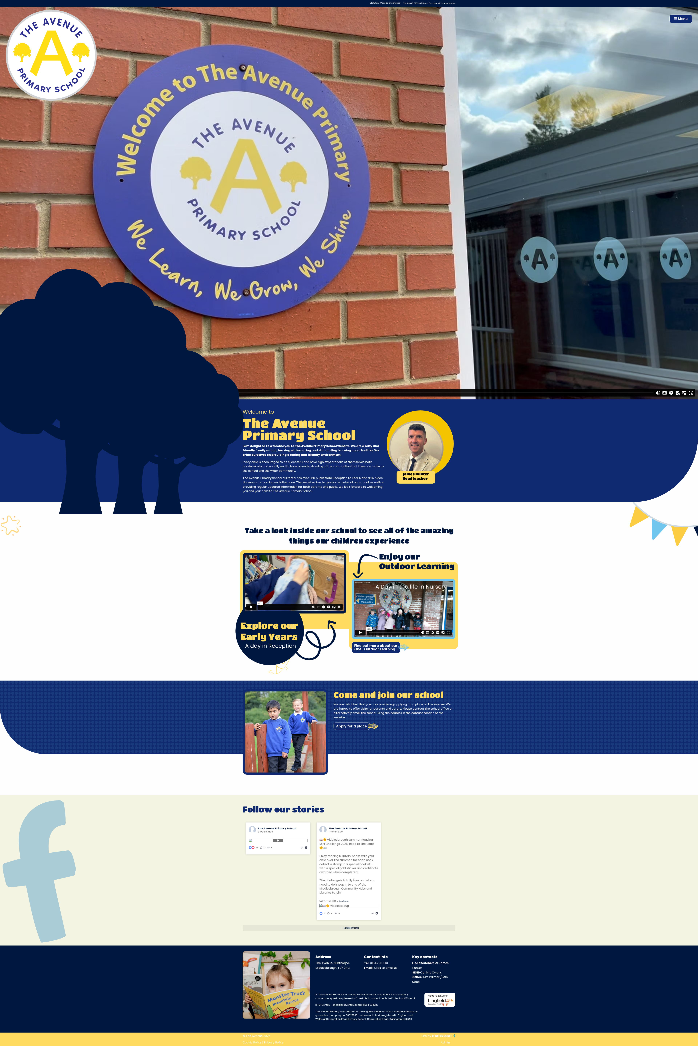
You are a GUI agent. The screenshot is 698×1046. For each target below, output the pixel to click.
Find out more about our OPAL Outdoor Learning (375, 647)
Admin (445, 1042)
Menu (682, 18)
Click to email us (385, 968)
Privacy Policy (274, 1042)
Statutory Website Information (385, 2)
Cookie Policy (252, 1042)
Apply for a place (351, 726)
